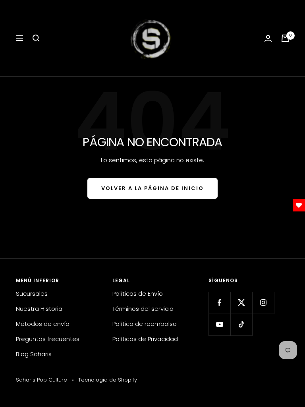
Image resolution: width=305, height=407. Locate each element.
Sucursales (32, 293)
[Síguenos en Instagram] (263, 303)
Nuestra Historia (39, 308)
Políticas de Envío (137, 293)
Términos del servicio (143, 308)
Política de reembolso (144, 324)
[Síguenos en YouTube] (219, 324)
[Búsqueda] (36, 38)
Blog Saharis (34, 354)
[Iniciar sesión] (268, 38)
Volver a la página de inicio (152, 188)
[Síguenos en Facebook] (219, 303)
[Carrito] (285, 38)
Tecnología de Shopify (107, 380)
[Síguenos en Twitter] (241, 303)
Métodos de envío (42, 324)
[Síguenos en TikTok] (241, 324)
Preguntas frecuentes (47, 339)
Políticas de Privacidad (145, 339)
